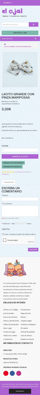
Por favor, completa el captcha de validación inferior (19, 234)
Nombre (5, 195)
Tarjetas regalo (26, 321)
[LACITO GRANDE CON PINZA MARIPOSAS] (20, 69)
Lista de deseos (26, 335)
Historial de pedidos (28, 332)
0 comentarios (19, 172)
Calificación (6, 224)
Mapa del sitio (26, 313)
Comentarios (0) (8, 182)
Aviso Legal (7, 328)
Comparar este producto (12, 167)
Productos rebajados (28, 324)
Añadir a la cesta (20, 156)
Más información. (33, 386)
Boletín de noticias (27, 339)
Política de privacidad (10, 324)
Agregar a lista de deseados (13, 163)
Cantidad (5, 146)
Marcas (23, 317)
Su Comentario (7, 204)
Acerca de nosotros (10, 317)
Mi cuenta (24, 328)
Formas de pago (9, 332)
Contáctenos (8, 339)
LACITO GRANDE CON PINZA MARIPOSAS (17, 47)
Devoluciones (25, 310)
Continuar (33, 249)
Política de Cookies (10, 335)
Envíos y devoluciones (11, 321)
